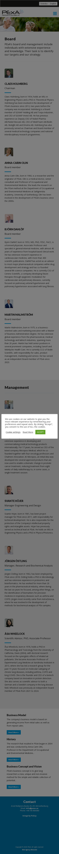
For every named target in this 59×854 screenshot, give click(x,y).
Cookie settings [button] (13, 432)
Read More (28, 432)
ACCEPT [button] (40, 432)
